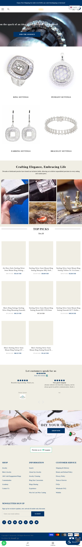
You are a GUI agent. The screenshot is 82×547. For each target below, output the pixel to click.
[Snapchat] (31, 522)
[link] (27, 544)
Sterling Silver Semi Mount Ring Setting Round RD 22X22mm (41, 309)
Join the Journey (27, 34)
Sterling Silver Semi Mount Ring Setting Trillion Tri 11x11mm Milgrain (68, 269)
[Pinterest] (15, 522)
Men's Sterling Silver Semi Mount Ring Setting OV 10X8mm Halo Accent (13, 349)
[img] (41, 373)
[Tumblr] (26, 522)
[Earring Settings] (21, 124)
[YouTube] (36, 522)
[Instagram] (10, 522)
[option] (14, 201)
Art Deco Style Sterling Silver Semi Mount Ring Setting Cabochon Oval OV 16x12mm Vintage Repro (14, 269)
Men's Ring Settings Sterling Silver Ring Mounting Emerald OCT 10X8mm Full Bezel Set (13, 309)
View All (41, 233)
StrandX (13, 538)
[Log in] (73, 9)
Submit (38, 514)
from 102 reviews (39, 375)
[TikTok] (20, 522)
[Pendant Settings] (61, 70)
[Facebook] (4, 522)
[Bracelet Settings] (61, 124)
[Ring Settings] (21, 70)
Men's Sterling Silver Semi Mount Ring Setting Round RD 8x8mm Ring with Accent (41, 349)
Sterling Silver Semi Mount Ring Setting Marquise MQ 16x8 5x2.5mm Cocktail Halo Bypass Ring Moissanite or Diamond (41, 269)
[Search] (8, 9)
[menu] (3, 9)
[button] (39, 402)
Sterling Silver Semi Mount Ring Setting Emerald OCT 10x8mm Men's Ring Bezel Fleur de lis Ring (68, 309)
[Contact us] (4, 543)
